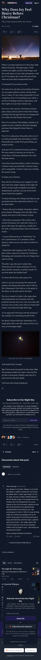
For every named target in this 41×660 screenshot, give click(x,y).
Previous (8, 452)
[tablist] (11, 467)
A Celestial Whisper (10, 584)
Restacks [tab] (16, 467)
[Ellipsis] (38, 486)
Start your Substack (15, 650)
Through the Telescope (12, 569)
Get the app (31, 650)
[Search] (37, 563)
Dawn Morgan (11, 486)
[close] (35, 589)
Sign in (36, 3)
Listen (36, 26)
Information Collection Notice (22, 427)
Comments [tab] (6, 467)
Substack (10, 655)
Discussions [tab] (18, 563)
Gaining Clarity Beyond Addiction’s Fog (14, 573)
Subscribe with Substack (22, 626)
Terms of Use (31, 425)
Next (34, 452)
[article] (20, 574)
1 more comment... (8, 552)
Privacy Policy (24, 636)
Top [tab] (4, 563)
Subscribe (29, 3)
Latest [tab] (9, 563)
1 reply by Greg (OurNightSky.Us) (20, 543)
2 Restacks (25, 437)
